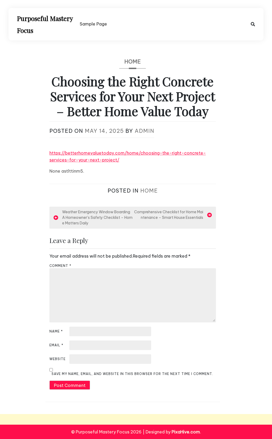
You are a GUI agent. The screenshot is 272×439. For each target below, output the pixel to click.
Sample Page (93, 24)
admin (144, 130)
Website (57, 359)
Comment (60, 266)
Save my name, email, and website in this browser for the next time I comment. (132, 374)
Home (132, 61)
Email (56, 345)
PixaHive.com (186, 431)
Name (56, 331)
